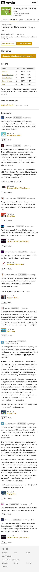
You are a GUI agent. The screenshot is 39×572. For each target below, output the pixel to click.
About (4, 553)
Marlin (7, 308)
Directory (5, 563)
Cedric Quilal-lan (11, 275)
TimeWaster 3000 (13, 135)
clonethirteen (10, 226)
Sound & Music (7, 81)
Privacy (28, 563)
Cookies (4, 566)
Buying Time (11, 413)
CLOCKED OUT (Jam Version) (18, 241)
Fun (3, 84)
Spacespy (8, 520)
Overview (4, 19)
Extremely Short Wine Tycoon (18, 188)
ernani (7, 504)
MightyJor (8, 117)
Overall (4, 72)
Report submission (8, 43)
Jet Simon (8, 146)
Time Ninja (11, 216)
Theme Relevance (7, 75)
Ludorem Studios (11, 252)
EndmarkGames (10, 341)
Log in (34, 2)
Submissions (13, 19)
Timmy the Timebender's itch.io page (17, 56)
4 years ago (27, 117)
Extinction (11, 331)
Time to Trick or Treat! (15, 264)
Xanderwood (24, 13)
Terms (16, 563)
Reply (10, 140)
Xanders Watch (13, 298)
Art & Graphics (7, 78)
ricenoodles (15, 37)
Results (21, 19)
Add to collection (25, 43)
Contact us (6, 556)
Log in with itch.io (7, 105)
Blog (28, 553)
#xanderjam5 (18, 15)
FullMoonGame (10, 198)
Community (28, 19)
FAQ (15, 553)
